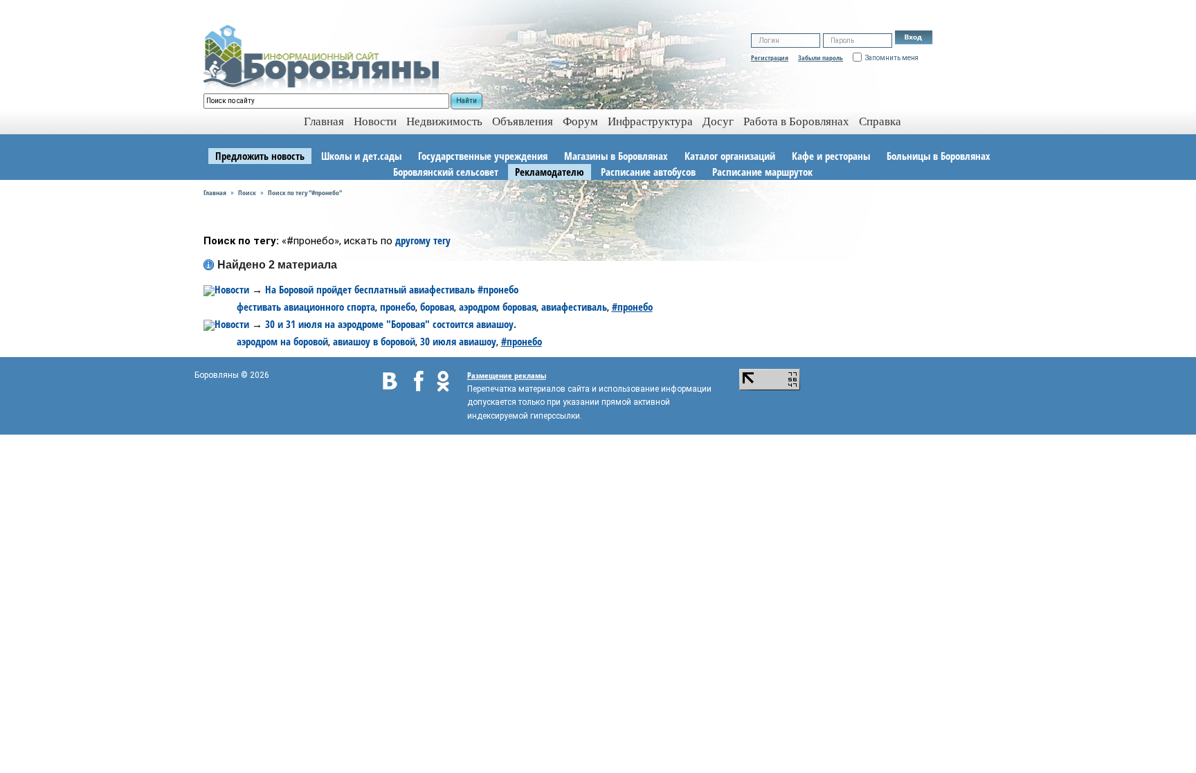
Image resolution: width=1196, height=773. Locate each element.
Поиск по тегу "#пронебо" (305, 192)
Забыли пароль (820, 57)
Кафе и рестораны (831, 156)
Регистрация (769, 57)
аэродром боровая (497, 306)
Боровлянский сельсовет (445, 172)
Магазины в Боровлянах (616, 156)
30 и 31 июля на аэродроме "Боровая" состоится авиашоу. (390, 324)
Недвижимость (444, 121)
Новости (375, 121)
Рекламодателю (549, 172)
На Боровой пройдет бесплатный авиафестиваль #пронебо (391, 289)
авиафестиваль (574, 306)
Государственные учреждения (482, 156)
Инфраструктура (650, 121)
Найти (466, 100)
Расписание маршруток (762, 172)
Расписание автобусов (648, 172)
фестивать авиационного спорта (306, 306)
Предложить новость (260, 156)
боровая (437, 306)
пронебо (397, 306)
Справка (880, 121)
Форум (580, 121)
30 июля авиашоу (458, 341)
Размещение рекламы (506, 375)
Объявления (522, 121)
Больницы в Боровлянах (938, 156)
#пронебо (632, 306)
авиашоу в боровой (374, 341)
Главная (214, 192)
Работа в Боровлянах (796, 121)
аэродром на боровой (282, 341)
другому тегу (423, 240)
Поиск (247, 192)
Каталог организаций (730, 156)
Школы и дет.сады (361, 156)
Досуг (718, 121)
